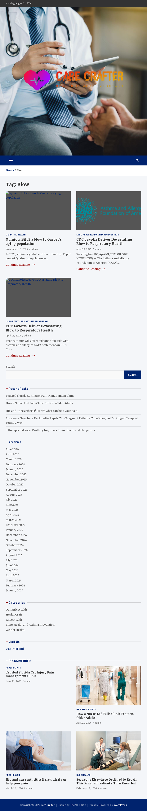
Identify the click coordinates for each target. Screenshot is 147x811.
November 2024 (16, 540)
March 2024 (14, 580)
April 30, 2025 (83, 249)
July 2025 (11, 499)
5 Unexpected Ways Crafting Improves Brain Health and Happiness (50, 430)
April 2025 (12, 515)
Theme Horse (78, 805)
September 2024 (17, 550)
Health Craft (14, 614)
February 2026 (15, 464)
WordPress (120, 805)
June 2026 (12, 449)
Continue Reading (18, 264)
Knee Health (14, 619)
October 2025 (15, 484)
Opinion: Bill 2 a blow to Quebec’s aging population (34, 241)
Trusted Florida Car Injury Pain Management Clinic (40, 395)
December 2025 (16, 474)
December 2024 (16, 535)
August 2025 (14, 494)
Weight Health (15, 630)
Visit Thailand (15, 649)
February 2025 (15, 525)
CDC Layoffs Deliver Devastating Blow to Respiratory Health (104, 241)
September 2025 (16, 489)
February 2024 (15, 585)
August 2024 (14, 555)
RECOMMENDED (20, 661)
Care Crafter (48, 805)
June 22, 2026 (13, 681)
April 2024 (12, 575)
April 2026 (12, 454)
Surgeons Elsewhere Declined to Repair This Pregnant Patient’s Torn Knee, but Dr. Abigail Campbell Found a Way (108, 783)
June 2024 (12, 565)
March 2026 (14, 459)
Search (10, 366)
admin (34, 249)
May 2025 (12, 509)
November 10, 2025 (17, 249)
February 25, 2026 (86, 788)
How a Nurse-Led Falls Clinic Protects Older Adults (39, 403)
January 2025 (14, 530)
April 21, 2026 (83, 722)
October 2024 (15, 545)
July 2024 (12, 560)
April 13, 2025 (13, 335)
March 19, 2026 (14, 788)
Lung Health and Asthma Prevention (97, 234)
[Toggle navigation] (11, 160)
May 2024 (12, 570)
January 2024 (14, 590)
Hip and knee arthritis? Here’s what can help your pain (42, 411)
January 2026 (14, 469)
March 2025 (13, 520)
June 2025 (12, 504)
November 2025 (16, 479)
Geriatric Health (16, 234)
